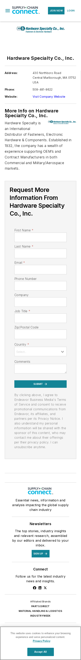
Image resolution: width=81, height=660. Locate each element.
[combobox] (40, 351)
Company (21, 295)
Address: (11, 73)
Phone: (10, 89)
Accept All (40, 651)
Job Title (22, 311)
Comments (22, 362)
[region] (40, 643)
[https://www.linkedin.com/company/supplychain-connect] (40, 588)
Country (21, 344)
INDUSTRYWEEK (40, 615)
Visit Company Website (49, 96)
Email (19, 263)
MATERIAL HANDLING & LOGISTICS (40, 611)
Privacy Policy (41, 640)
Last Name (23, 246)
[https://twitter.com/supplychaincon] (45, 588)
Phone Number (25, 279)
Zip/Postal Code (26, 327)
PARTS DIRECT (40, 606)
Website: (11, 96)
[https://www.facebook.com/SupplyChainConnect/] (35, 588)
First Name (23, 230)
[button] (8, 11)
